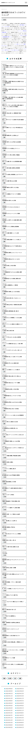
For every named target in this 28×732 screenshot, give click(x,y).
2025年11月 (9, 696)
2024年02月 (9, 708)
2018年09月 (20, 722)
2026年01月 (9, 693)
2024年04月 (9, 705)
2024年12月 (9, 698)
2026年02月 (20, 691)
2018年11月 (20, 720)
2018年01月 (20, 727)
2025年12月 (20, 693)
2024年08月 (9, 700)
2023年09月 (20, 713)
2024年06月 (9, 703)
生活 (15, 678)
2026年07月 (20, 688)
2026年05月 (9, 691)
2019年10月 (20, 717)
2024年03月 (20, 705)
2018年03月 (20, 725)
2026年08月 (9, 688)
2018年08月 (9, 725)
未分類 (4, 19)
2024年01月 (20, 708)
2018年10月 (9, 722)
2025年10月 (20, 696)
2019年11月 (9, 717)
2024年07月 (20, 700)
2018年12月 (9, 720)
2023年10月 (9, 713)
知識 (20, 678)
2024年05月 (20, 703)
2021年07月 (20, 715)
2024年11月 (20, 698)
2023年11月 (20, 710)
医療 (4, 678)
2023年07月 (9, 715)
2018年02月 (9, 727)
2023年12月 (9, 710)
